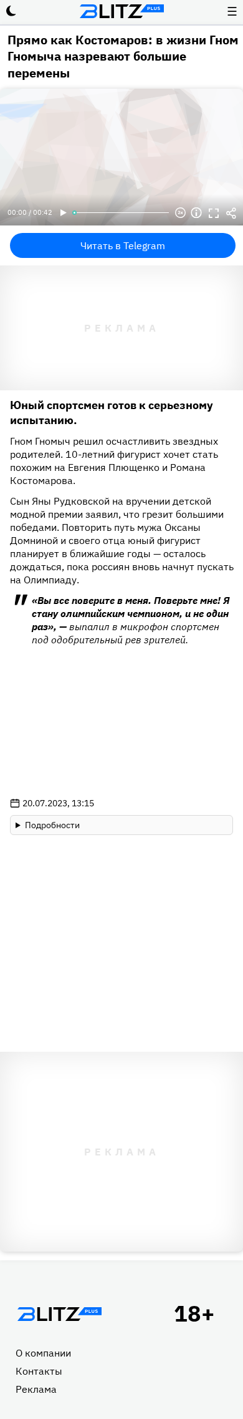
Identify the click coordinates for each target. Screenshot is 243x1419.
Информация (196, 213)
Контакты (39, 1371)
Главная (59, 1314)
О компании (43, 1353)
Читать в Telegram (122, 245)
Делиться (231, 213)
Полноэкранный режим (213, 213)
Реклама (36, 1389)
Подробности (52, 825)
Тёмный (11, 11)
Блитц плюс (121, 11)
